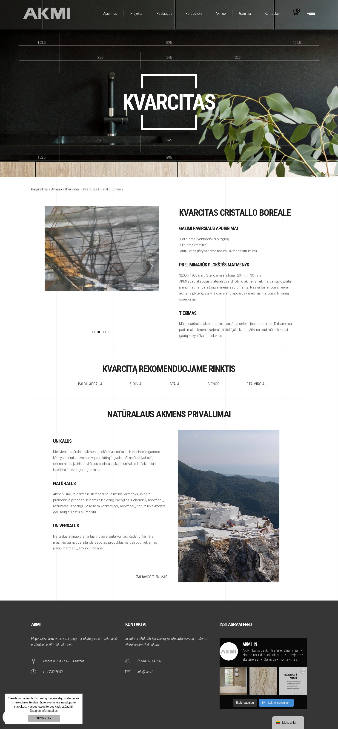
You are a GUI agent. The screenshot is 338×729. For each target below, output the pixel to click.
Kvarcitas (72, 189)
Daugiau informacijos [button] (44, 710)
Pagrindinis (39, 189)
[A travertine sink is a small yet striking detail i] (233, 681)
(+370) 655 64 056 (149, 661)
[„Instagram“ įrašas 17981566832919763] (293, 681)
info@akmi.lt (145, 672)
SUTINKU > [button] (43, 718)
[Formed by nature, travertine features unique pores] (263, 681)
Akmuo (56, 189)
